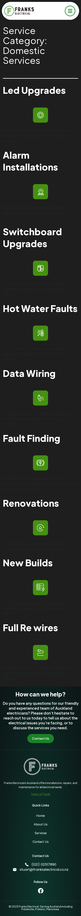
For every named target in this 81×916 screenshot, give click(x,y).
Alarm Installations (30, 160)
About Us (40, 824)
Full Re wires (30, 627)
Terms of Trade (40, 794)
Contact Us (41, 842)
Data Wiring (29, 373)
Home (40, 816)
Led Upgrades (34, 90)
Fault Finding (31, 438)
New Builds (28, 562)
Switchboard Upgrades (32, 237)
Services (40, 833)
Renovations (31, 503)
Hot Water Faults (40, 308)
